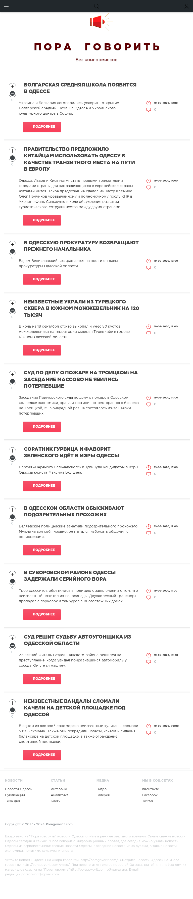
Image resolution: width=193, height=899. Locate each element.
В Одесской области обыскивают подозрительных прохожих (74, 511)
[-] (12, 93)
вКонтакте (150, 789)
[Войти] (187, 6)
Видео (101, 789)
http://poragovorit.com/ (99, 860)
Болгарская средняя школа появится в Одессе (80, 88)
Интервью (59, 789)
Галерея (103, 795)
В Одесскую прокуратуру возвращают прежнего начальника (81, 246)
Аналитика (59, 795)
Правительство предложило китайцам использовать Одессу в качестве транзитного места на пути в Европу (79, 159)
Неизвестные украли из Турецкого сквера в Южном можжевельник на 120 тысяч (81, 309)
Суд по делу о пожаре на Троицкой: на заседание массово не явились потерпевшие (81, 379)
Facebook (150, 795)
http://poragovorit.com (88, 869)
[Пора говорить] (96, 21)
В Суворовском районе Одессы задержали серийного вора (70, 576)
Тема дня (12, 801)
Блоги (56, 801)
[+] (12, 86)
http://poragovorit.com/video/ (46, 865)
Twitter (147, 801)
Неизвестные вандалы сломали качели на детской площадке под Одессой (74, 708)
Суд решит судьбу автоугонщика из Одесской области (77, 640)
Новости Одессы (19, 789)
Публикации (15, 795)
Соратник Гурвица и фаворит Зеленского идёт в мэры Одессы (71, 452)
